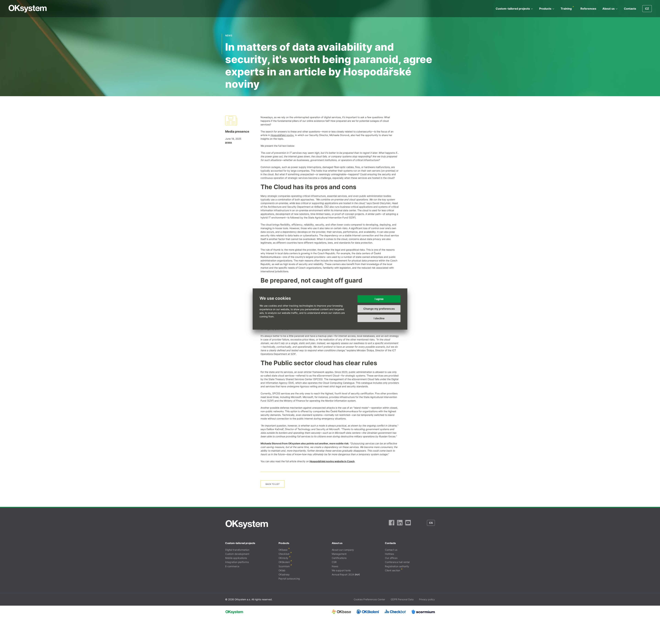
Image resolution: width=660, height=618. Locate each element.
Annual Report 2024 (343, 574)
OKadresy (284, 574)
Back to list (273, 484)
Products (545, 8)
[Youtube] (408, 524)
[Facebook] (391, 524)
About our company (343, 549)
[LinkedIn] (400, 524)
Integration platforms (237, 562)
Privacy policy (427, 599)
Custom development (237, 553)
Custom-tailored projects (513, 8)
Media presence (237, 131)
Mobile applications (236, 558)
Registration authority (397, 566)
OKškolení (284, 562)
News (335, 566)
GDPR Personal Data (402, 599)
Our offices (391, 558)
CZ (647, 8)
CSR (334, 562)
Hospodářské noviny (282, 135)
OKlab (281, 570)
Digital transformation (237, 549)
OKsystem (27, 9)
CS (431, 522)
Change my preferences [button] (379, 308)
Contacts (630, 8)
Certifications (339, 558)
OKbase (282, 549)
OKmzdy (283, 558)
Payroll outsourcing (289, 578)
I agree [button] (379, 299)
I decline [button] (379, 318)
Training (566, 8)
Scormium (284, 566)
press (228, 142)
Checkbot (283, 553)
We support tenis (341, 570)
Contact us (391, 549)
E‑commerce (232, 566)
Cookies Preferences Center (369, 599)
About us (608, 8)
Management (339, 553)
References (588, 8)
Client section (392, 570)
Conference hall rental (397, 562)
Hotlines (389, 553)
